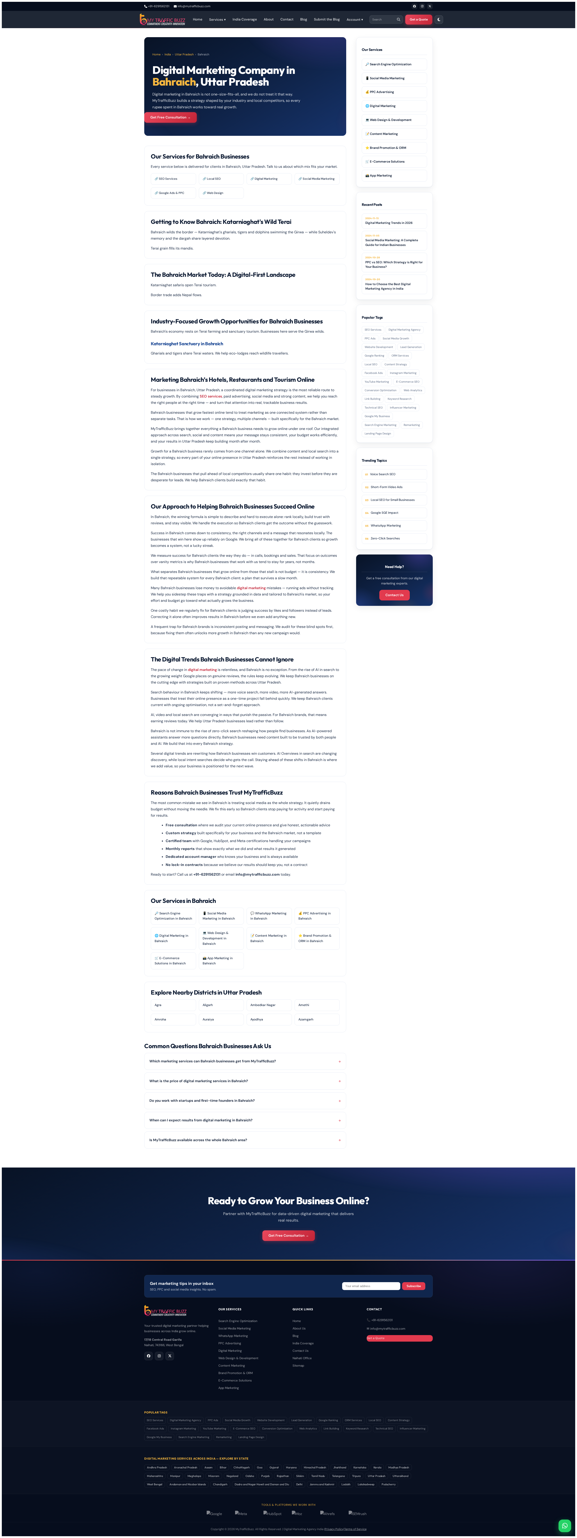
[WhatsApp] (565, 1526)
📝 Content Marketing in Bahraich (268, 938)
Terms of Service (355, 1529)
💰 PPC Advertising (379, 92)
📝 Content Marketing (381, 134)
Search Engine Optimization (237, 1321)
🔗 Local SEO (212, 179)
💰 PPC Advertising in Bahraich (314, 916)
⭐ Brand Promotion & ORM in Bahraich (314, 938)
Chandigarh (220, 1484)
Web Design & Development (238, 1358)
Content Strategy (396, 364)
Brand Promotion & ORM (235, 1373)
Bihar (223, 1467)
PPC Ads (370, 338)
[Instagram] (422, 6)
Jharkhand (339, 1467)
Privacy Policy (334, 1529)
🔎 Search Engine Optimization (388, 64)
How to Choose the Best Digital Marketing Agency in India (387, 284)
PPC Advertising (229, 1343)
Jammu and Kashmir (322, 1484)
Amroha (160, 1019)
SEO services (211, 396)
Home (197, 19)
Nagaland (232, 1476)
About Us (299, 1328)
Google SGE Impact (384, 513)
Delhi (299, 1484)
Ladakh (345, 1484)
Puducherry (388, 1484)
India (168, 54)
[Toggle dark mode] (439, 19)
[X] (430, 6)
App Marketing (228, 1388)
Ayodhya (256, 1019)
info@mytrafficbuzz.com (194, 6)
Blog (303, 19)
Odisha (249, 1476)
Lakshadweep (366, 1484)
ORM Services (400, 355)
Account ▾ (355, 19)
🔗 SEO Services (166, 179)
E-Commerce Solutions (235, 1380)
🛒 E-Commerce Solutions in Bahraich (170, 961)
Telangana (338, 1476)
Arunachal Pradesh (185, 1467)
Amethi (303, 1005)
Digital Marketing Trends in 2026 (389, 221)
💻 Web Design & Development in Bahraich (215, 938)
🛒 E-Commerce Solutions (385, 161)
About (269, 19)
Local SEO (371, 364)
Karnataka (359, 1467)
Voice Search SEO (382, 474)
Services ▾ (217, 19)
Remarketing (412, 425)
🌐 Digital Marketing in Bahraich (171, 938)
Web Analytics (413, 390)
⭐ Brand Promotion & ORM (385, 148)
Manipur (175, 1476)
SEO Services (373, 330)
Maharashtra (155, 1476)
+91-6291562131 (158, 6)
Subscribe (414, 1286)
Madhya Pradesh (398, 1467)
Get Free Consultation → (170, 117)
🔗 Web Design (213, 193)
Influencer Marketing (403, 407)
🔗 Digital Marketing (263, 179)
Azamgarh (305, 1019)
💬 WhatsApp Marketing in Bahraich (268, 916)
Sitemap (298, 1366)
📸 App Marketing (378, 175)
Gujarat (274, 1467)
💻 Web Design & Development (388, 120)
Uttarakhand (400, 1476)
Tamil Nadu (318, 1476)
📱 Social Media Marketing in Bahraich (219, 916)
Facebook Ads (374, 373)
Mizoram (213, 1476)
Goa (259, 1467)
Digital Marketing (230, 1351)
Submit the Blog (327, 19)
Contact (286, 19)
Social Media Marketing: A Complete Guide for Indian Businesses (391, 240)
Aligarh (208, 1005)
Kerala (377, 1467)
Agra (158, 1005)
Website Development (379, 347)
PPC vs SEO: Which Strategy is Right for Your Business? (394, 262)
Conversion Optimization (380, 390)
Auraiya (208, 1019)
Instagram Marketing (403, 373)
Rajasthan (283, 1476)
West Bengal (154, 1484)
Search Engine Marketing (380, 425)
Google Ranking (374, 355)
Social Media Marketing (234, 1328)
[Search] (398, 19)
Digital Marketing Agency (405, 330)
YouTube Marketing (377, 382)
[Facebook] (414, 6)
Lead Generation (411, 347)
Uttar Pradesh (184, 54)
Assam (208, 1467)
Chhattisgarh (242, 1467)
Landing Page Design (378, 433)
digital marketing (251, 588)
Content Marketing (231, 1366)
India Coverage (245, 19)
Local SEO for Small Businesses (393, 500)
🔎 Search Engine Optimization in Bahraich (173, 916)
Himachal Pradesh (315, 1467)
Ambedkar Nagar (262, 1005)
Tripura (356, 1476)
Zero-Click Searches (385, 538)
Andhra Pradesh (157, 1467)
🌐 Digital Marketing (380, 106)
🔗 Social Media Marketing (316, 179)
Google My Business (377, 416)
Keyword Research (400, 399)
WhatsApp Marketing (386, 525)
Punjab (265, 1476)
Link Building (372, 399)
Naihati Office (302, 1358)
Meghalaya (194, 1476)
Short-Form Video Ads (387, 487)
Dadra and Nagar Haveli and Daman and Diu (262, 1484)
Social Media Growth (396, 338)
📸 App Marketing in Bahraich (218, 961)
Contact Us (394, 595)
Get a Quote (419, 19)
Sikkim (300, 1476)
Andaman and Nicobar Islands (187, 1484)
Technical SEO (374, 407)
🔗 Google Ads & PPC (169, 193)
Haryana (291, 1467)
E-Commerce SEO (407, 382)
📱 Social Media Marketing (385, 78)
